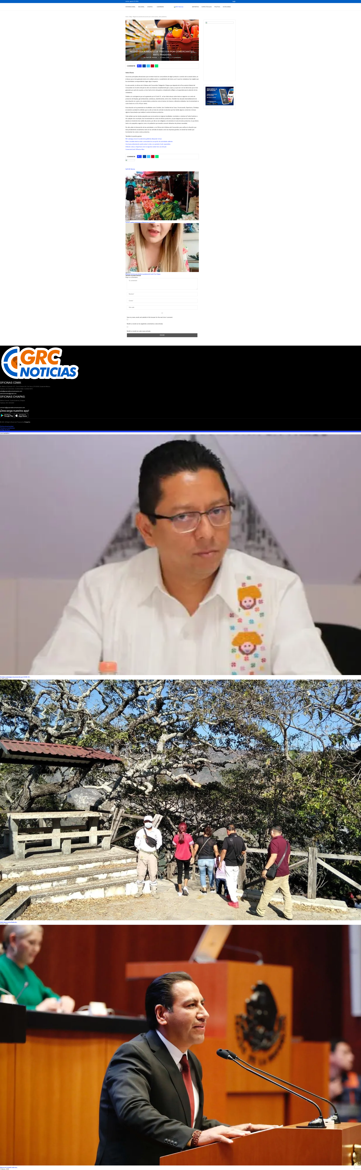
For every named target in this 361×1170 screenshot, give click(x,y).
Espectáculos (207, 7)
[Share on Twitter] (148, 65)
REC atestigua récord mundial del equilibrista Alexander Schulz (144, 139)
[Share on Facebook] (144, 65)
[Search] (234, 7)
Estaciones (227, 7)
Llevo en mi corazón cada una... (9, 1167)
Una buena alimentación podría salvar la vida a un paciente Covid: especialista (148, 144)
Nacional (141, 7)
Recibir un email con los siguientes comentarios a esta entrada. (145, 324)
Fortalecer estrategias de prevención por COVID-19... (15, 677)
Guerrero (160, 7)
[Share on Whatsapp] (156, 65)
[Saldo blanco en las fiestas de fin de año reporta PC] (180, 800)
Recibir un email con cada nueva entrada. (139, 331)
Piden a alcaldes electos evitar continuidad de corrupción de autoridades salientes (149, 141)
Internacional (130, 7)
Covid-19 (134, 149)
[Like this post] (140, 65)
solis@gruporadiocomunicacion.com (11, 391)
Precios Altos (140, 149)
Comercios (129, 149)
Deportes (195, 7)
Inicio (127, 16)
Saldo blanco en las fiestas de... (8, 922)
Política (217, 7)
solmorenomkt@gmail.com (8, 393)
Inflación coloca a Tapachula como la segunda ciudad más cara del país (146, 147)
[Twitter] (229, 1)
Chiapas (150, 7)
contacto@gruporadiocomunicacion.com (12, 407)
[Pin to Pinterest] (152, 65)
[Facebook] (227, 1)
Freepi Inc (27, 422)
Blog (130, 16)
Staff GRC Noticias (151, 57)
